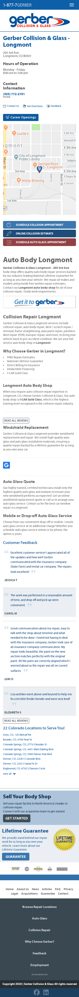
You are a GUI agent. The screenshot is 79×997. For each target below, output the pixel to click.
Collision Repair (39, 930)
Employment (39, 965)
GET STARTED (16, 818)
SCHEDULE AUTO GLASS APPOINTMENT (41, 242)
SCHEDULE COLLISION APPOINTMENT (39, 225)
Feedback (56, 106)
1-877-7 (17, 5)
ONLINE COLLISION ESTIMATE (34, 233)
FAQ (58, 889)
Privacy (68, 889)
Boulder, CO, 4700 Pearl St (17, 739)
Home (10, 889)
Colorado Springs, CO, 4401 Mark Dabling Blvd (28, 749)
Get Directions (35, 106)
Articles (47, 889)
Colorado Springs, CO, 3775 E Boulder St (25, 744)
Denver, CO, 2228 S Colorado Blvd (21, 759)
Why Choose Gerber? (39, 941)
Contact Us (13, 106)
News (35, 889)
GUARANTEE (16, 857)
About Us (23, 889)
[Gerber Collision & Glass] (39, 20)
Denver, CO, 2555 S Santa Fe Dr (20, 763)
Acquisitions (29, 893)
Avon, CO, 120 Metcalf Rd (17, 735)
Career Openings (23, 117)
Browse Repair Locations (39, 907)
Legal (14, 893)
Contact (63, 893)
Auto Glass (39, 918)
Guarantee (48, 893)
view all (7, 774)
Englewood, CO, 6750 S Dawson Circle (24, 768)
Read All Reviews (16, 420)
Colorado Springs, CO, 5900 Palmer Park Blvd (27, 754)
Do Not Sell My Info (39, 975)
